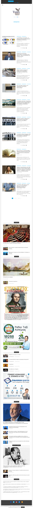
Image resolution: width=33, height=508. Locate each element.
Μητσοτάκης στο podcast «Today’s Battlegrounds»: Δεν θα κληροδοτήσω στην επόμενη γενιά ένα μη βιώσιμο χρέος (18, 432)
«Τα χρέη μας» (11, 364)
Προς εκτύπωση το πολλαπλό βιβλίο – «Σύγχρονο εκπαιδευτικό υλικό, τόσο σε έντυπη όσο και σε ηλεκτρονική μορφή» (23, 152)
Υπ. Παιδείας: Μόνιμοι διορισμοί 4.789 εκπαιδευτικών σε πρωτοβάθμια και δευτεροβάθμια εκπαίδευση (23, 135)
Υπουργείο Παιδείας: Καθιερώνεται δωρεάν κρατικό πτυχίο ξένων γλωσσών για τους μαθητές (23, 119)
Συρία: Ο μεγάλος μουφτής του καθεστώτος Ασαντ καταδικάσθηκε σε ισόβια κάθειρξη (14, 484)
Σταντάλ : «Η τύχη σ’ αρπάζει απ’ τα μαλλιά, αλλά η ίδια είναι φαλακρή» (19, 471)
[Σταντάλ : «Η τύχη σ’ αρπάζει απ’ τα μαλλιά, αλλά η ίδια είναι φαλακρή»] (5, 471)
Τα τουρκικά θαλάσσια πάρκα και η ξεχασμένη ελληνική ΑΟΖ (19, 359)
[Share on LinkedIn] (24, 64)
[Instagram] (16, 2)
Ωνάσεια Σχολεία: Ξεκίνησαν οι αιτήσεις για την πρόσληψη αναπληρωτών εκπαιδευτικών (22, 70)
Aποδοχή (23, 507)
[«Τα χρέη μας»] (5, 365)
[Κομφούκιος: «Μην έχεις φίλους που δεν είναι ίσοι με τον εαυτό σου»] (5, 476)
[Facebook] (11, 502)
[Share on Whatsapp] (25, 64)
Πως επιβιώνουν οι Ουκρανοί (13, 369)
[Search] (30, 5)
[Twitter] (13, 502)
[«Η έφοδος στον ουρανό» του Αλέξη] (5, 355)
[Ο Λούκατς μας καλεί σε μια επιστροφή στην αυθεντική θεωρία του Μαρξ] (5, 442)
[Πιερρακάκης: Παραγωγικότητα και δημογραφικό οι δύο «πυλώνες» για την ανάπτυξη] (5, 427)
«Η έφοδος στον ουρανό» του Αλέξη (14, 354)
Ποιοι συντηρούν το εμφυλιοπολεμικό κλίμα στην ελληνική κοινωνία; (18, 248)
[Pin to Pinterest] (23, 64)
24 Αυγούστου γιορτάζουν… (13, 281)
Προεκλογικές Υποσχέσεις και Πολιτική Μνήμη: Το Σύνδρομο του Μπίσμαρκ (19, 253)
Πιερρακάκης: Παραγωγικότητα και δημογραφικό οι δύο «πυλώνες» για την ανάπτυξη (18, 427)
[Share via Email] (26, 64)
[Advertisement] (16, 29)
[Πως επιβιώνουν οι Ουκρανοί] (5, 370)
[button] (14, 1)
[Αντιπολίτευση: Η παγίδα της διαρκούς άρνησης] (16, 233)
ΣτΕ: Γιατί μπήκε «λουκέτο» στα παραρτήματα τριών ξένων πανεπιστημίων (22, 86)
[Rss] (22, 502)
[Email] (17, 2)
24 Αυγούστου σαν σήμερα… (8, 277)
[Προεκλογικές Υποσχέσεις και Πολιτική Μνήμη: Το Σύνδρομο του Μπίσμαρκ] (5, 253)
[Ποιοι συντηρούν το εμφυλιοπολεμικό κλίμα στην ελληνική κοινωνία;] (5, 248)
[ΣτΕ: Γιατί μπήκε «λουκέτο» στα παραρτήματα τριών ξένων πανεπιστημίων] (8, 88)
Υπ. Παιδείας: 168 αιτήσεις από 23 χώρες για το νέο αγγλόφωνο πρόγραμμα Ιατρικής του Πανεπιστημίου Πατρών (23, 186)
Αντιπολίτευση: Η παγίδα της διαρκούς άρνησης (12, 243)
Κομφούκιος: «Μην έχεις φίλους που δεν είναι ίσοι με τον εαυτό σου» (19, 475)
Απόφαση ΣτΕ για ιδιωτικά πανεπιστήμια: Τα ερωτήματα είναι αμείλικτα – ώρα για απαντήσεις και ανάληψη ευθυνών (23, 55)
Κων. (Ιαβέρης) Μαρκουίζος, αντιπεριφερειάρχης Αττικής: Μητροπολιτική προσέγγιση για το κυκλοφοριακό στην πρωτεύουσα (15, 423)
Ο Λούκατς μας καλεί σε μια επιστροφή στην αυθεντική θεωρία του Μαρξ (19, 441)
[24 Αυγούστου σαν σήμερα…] (16, 267)
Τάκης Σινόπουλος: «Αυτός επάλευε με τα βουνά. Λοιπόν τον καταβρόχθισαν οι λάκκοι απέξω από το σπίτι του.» (14, 466)
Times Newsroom (11, 356)
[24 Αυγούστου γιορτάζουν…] (5, 282)
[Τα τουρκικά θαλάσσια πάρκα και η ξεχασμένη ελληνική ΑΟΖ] (5, 360)
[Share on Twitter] (22, 64)
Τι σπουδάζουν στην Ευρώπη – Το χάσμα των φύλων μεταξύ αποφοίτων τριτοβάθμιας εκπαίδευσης (23, 38)
